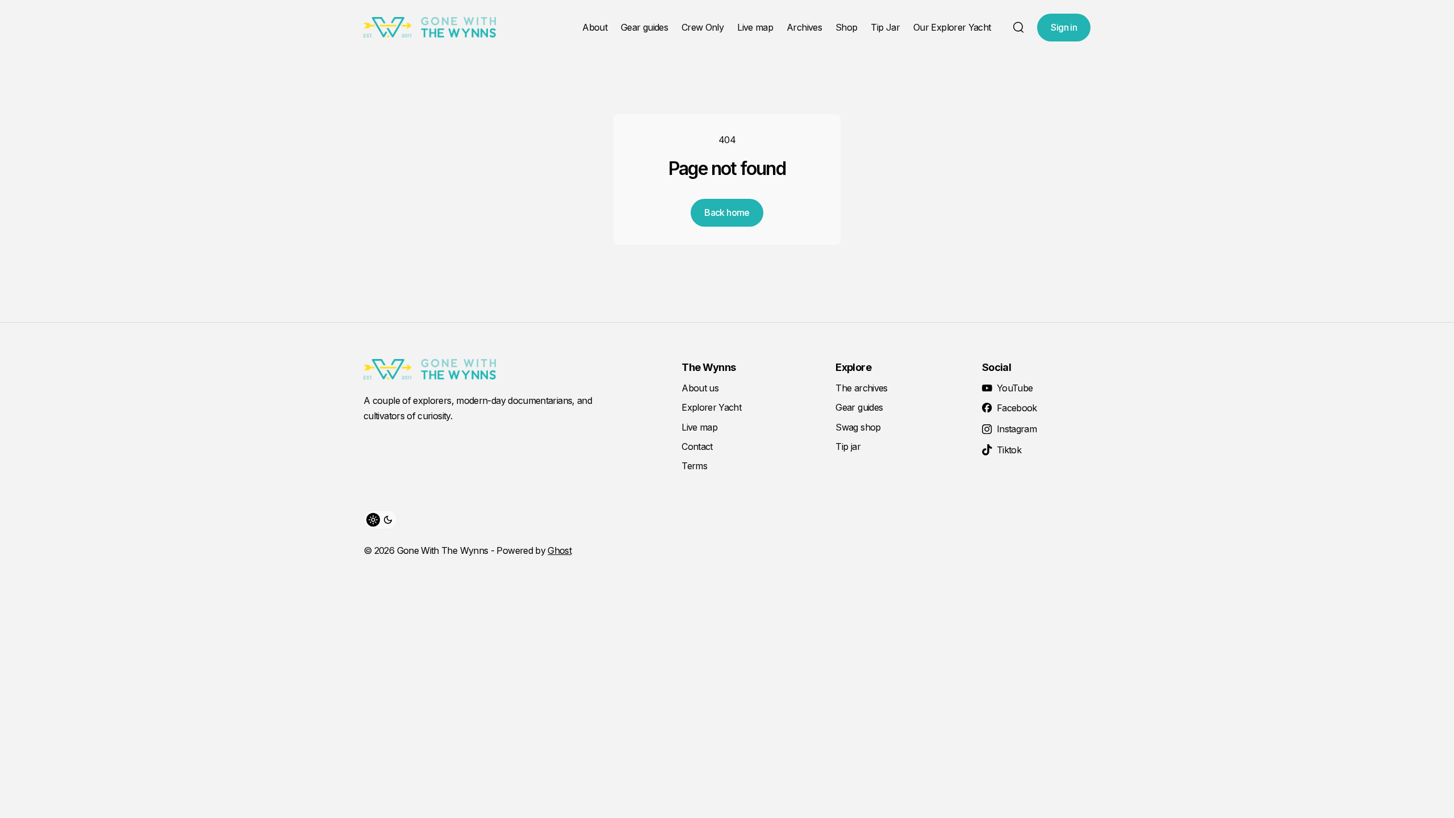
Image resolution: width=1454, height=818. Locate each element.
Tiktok (1009, 450)
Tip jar (847, 446)
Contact (697, 446)
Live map (755, 27)
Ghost (559, 550)
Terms (694, 465)
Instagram (1017, 429)
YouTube (1015, 388)
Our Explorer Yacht (952, 27)
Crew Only (703, 27)
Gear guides (644, 27)
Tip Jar (885, 27)
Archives (804, 27)
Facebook (1017, 408)
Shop (846, 27)
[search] (1018, 27)
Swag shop (857, 427)
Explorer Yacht (711, 407)
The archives (861, 388)
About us (700, 388)
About (594, 27)
